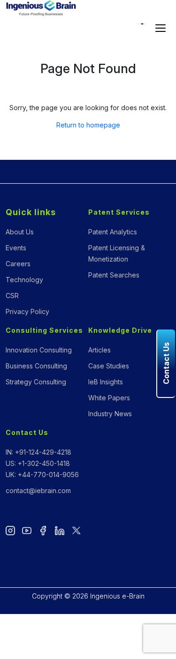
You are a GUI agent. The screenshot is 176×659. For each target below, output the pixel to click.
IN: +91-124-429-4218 (38, 452)
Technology (24, 280)
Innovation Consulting (39, 350)
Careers (18, 264)
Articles (99, 350)
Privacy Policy (27, 311)
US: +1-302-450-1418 (38, 463)
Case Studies (108, 366)
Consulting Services (44, 330)
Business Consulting (36, 366)
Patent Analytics (112, 232)
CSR (12, 296)
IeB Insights (105, 382)
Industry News (110, 414)
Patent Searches (113, 275)
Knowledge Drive (120, 330)
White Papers (109, 398)
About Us (20, 232)
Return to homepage (88, 125)
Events (16, 248)
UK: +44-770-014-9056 (42, 475)
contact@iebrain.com (38, 490)
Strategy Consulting (36, 382)
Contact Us (27, 432)
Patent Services (119, 212)
